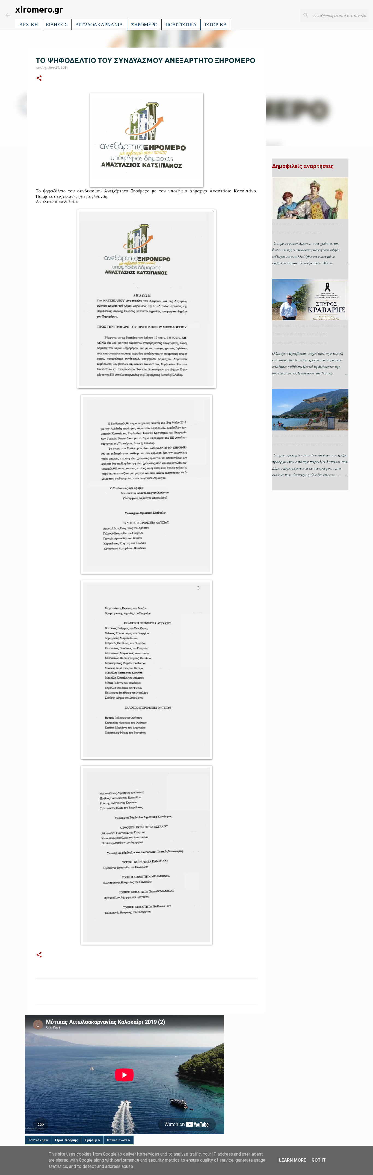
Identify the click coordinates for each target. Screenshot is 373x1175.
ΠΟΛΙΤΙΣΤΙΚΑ (181, 24)
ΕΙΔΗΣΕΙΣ (56, 24)
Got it (319, 1160)
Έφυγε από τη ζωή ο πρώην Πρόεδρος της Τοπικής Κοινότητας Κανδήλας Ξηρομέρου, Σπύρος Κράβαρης (309, 334)
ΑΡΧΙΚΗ (28, 24)
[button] (39, 78)
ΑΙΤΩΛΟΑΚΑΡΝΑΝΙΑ (99, 24)
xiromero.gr (39, 9)
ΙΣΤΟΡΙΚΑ (216, 24)
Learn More (292, 1160)
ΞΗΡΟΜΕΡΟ (144, 24)
